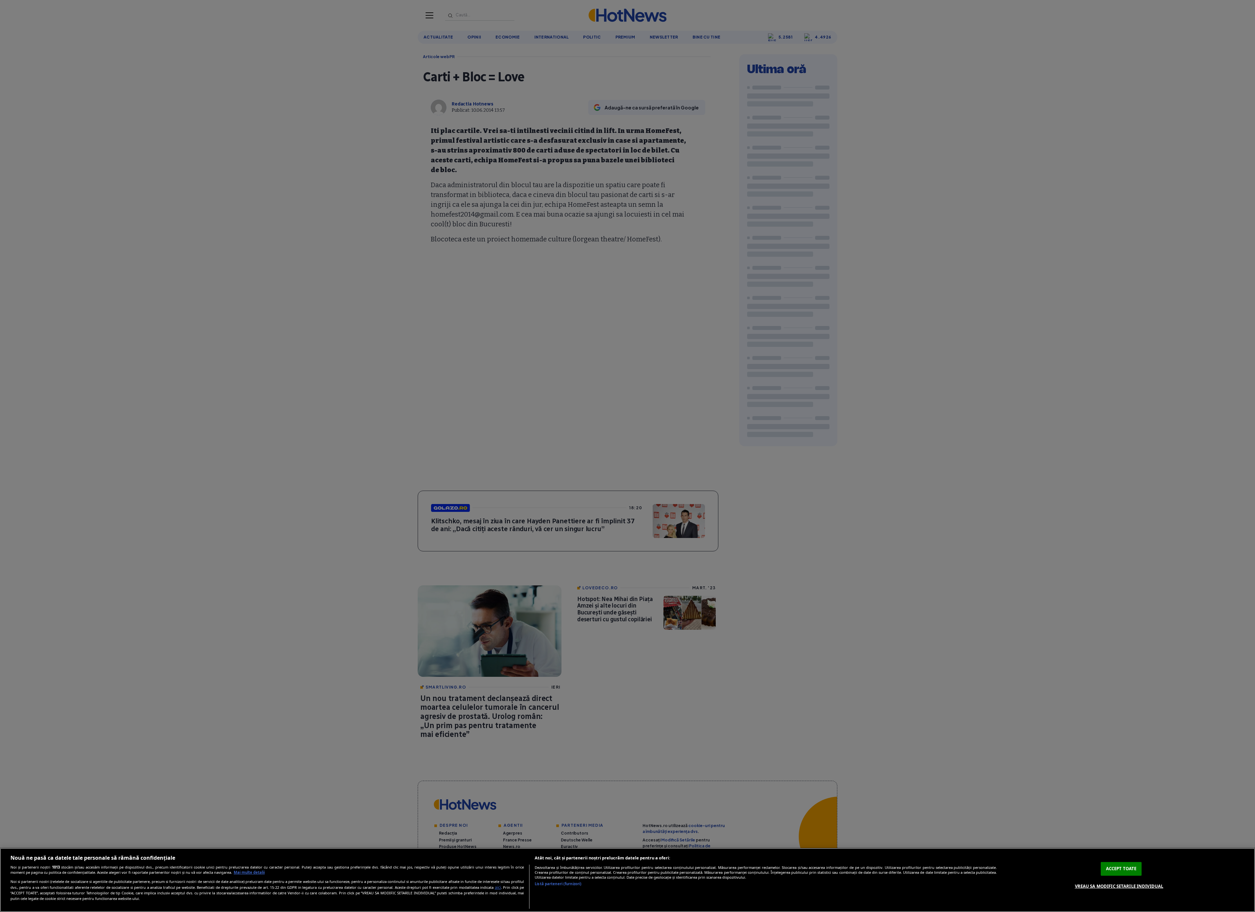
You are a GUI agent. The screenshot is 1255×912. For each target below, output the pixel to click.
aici (498, 887)
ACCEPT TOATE (1121, 868)
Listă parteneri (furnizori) (558, 883)
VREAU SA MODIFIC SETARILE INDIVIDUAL (1119, 886)
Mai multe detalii (249, 872)
